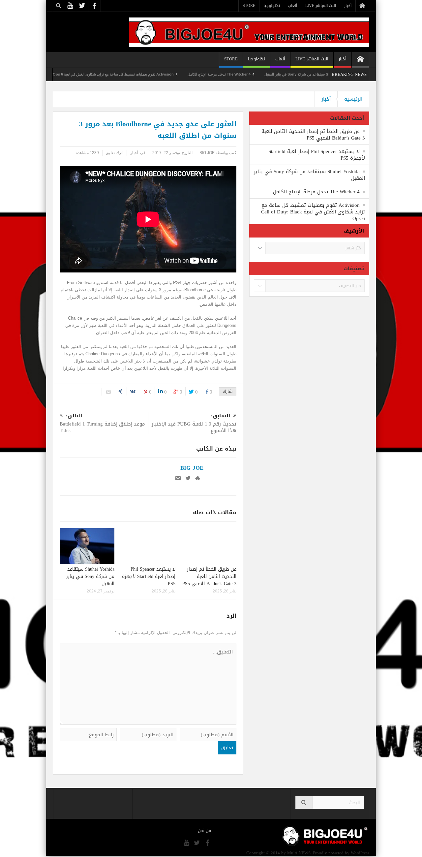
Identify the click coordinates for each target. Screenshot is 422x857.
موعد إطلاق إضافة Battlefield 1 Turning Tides (102, 423)
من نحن (204, 830)
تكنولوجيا (271, 5)
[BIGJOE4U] (249, 31)
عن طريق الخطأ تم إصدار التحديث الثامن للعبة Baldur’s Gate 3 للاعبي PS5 (209, 576)
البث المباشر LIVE (320, 5)
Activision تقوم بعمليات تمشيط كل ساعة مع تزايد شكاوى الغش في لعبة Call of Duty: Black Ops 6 (117, 74)
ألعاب (292, 5)
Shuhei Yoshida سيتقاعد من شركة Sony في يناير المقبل (90, 576)
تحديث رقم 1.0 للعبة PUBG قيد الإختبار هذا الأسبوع (194, 423)
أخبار (347, 5)
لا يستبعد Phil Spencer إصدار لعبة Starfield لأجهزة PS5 (148, 576)
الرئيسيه (353, 99)
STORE (249, 5)
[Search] (304, 802)
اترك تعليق (114, 152)
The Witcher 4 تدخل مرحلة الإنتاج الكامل (239, 74)
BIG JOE (207, 152)
